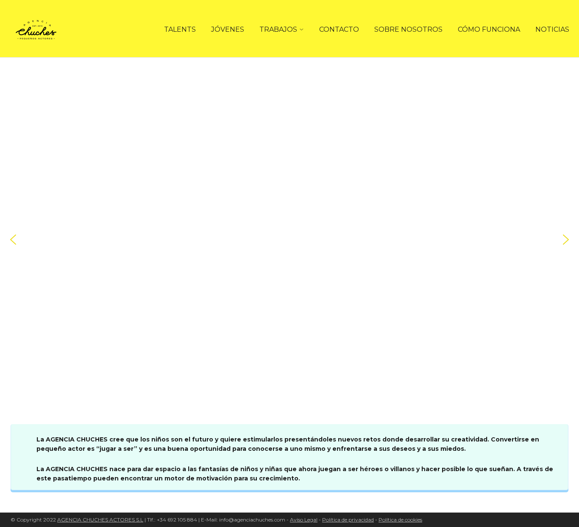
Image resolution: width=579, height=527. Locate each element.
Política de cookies (400, 519)
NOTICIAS (552, 29)
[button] (13, 239)
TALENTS (180, 29)
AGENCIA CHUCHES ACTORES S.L (100, 519)
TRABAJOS (278, 29)
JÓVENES (227, 29)
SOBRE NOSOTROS (408, 29)
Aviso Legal (303, 519)
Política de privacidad (348, 519)
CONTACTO (339, 29)
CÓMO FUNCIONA (489, 29)
